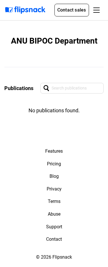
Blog (54, 176)
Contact (54, 239)
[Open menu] (96, 10)
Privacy (54, 189)
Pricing (54, 164)
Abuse (54, 214)
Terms (54, 201)
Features (54, 151)
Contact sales (71, 10)
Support (54, 226)
